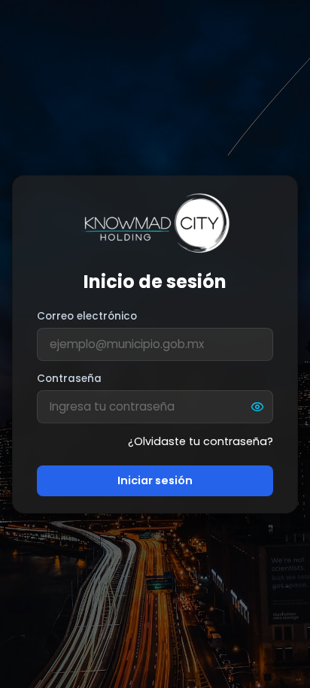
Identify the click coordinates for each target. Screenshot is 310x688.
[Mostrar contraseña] (257, 407)
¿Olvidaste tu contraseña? (200, 441)
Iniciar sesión (155, 480)
